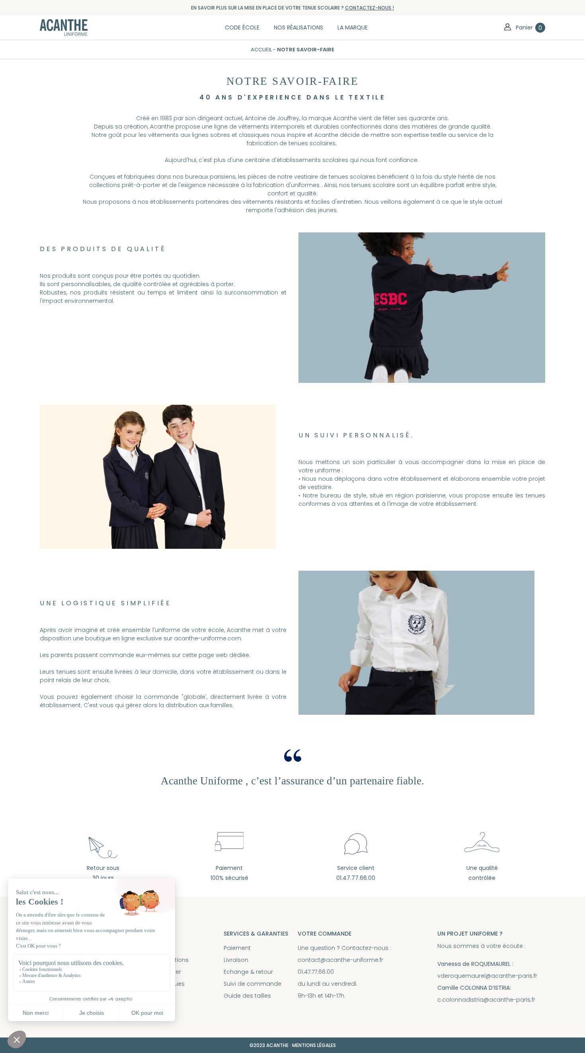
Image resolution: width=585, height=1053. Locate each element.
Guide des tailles (247, 996)
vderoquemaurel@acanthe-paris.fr (487, 976)
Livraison (236, 960)
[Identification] (507, 27)
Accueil (262, 49)
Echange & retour (248, 972)
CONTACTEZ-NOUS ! (369, 7)
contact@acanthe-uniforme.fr (340, 960)
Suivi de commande (252, 984)
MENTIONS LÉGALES (314, 1045)
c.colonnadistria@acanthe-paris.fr (486, 1000)
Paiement (237, 948)
